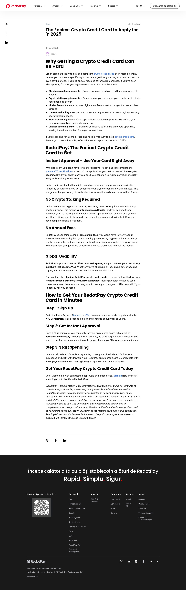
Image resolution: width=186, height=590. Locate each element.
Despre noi (115, 499)
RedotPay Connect (95, 500)
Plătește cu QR (75, 504)
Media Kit (128, 504)
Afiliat (113, 508)
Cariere (114, 513)
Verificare (142, 508)
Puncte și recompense (74, 550)
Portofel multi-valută (77, 527)
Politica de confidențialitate (145, 518)
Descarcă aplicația (163, 6)
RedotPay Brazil (32, 576)
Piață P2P (73, 540)
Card (71, 499)
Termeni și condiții (145, 513)
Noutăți (129, 499)
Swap (71, 536)
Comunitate (115, 504)
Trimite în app (74, 522)
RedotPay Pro (74, 545)
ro (140, 6)
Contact (141, 499)
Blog (48, 24)
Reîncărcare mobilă (77, 508)
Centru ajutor (143, 504)
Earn (71, 531)
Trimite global (74, 517)
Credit (71, 513)
